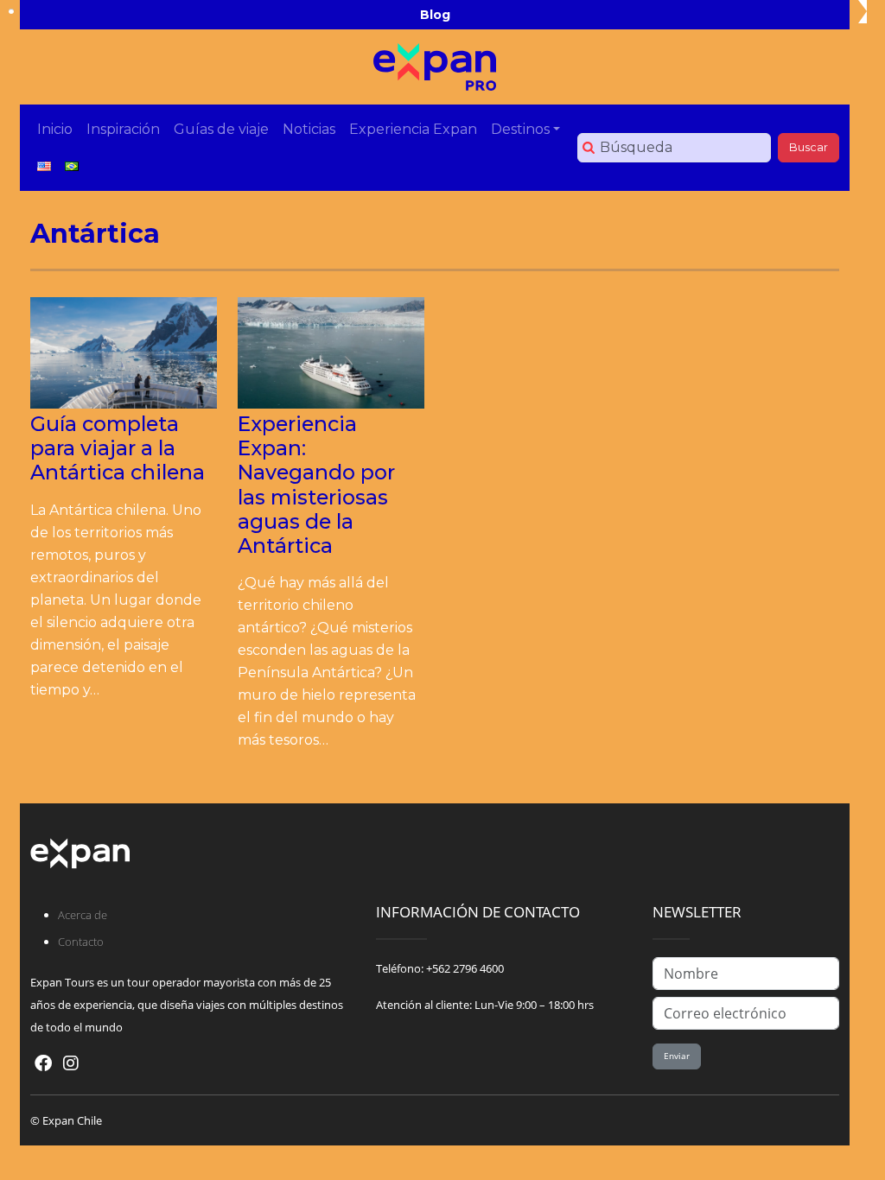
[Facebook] (43, 1063)
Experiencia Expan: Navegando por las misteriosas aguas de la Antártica (316, 484)
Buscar (808, 147)
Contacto (81, 941)
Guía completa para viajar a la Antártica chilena (117, 448)
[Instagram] (71, 1063)
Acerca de (82, 915)
